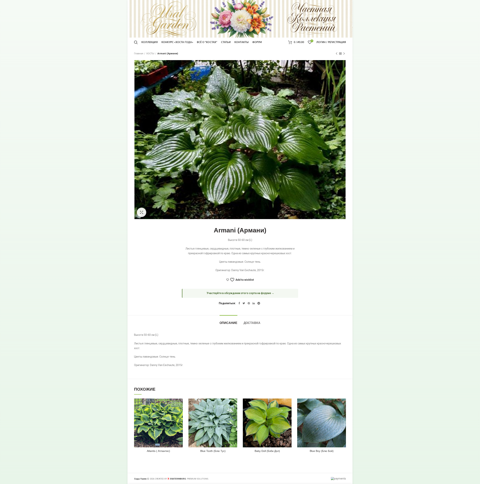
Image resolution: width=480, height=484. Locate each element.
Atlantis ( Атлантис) (158, 450)
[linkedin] (253, 303)
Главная (138, 53)
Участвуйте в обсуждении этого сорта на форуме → (240, 293)
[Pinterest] (248, 303)
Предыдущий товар (336, 53)
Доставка (252, 322)
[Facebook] (239, 303)
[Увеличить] (141, 212)
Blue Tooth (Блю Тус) (213, 450)
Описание (228, 322)
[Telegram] (258, 303)
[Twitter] (243, 303)
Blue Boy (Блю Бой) (322, 450)
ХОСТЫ (150, 53)
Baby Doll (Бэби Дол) (267, 450)
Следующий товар (344, 53)
